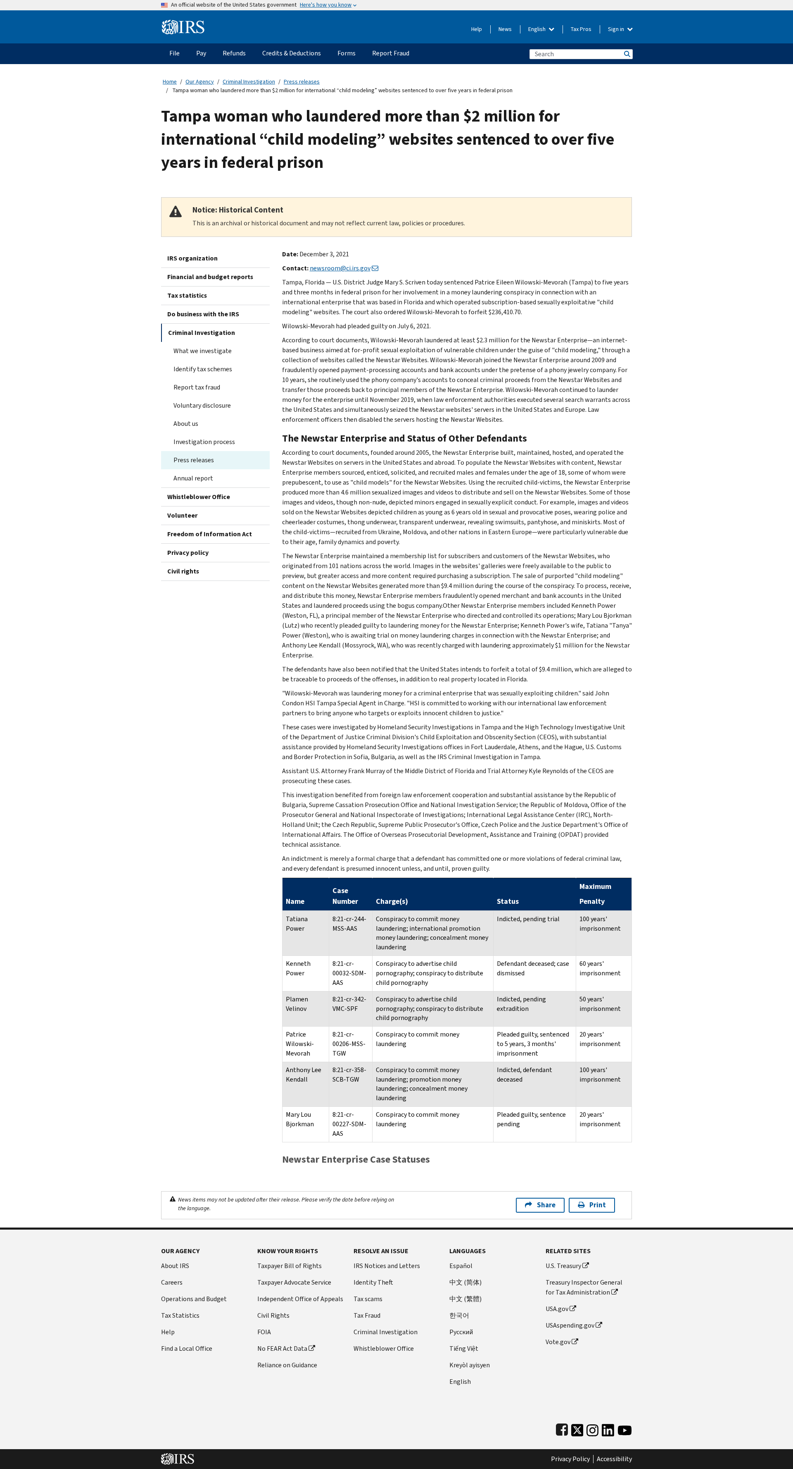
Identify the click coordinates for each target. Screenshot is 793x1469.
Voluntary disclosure (202, 405)
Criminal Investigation (249, 82)
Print (597, 1205)
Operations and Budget (194, 1299)
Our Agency (199, 82)
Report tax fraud (196, 387)
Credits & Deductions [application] (291, 53)
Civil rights (183, 571)
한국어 (459, 1315)
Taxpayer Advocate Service (294, 1282)
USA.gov (557, 1308)
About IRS (175, 1265)
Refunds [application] (234, 53)
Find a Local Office (186, 1348)
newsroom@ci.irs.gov (340, 268)
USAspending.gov (570, 1325)
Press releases (302, 82)
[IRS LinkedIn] (608, 1428)
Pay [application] (201, 53)
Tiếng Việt (463, 1348)
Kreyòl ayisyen (469, 1365)
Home (170, 82)
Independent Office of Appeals (300, 1299)
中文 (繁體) (465, 1299)
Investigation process (204, 441)
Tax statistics (187, 295)
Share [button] (546, 1205)
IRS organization (192, 258)
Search (626, 54)
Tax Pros (581, 29)
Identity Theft (373, 1282)
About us (185, 423)
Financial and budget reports (210, 276)
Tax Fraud (367, 1315)
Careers (172, 1282)
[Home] (183, 24)
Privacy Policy (570, 1459)
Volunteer (182, 515)
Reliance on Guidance (287, 1365)
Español (460, 1265)
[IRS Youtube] (624, 1428)
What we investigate (202, 350)
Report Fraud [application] (390, 53)
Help (476, 29)
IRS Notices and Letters (387, 1265)
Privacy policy (188, 552)
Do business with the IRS (203, 314)
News (505, 29)
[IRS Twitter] (577, 1428)
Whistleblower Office (198, 496)
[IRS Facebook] (562, 1428)
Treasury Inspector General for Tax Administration (584, 1287)
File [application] (174, 53)
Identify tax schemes (202, 369)
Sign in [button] (616, 29)
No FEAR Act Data (282, 1348)
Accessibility (614, 1459)
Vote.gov (558, 1342)
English (537, 29)
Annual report (193, 478)
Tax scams (368, 1299)
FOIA (264, 1332)
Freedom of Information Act (209, 534)
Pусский (461, 1332)
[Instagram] (592, 1428)
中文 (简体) (465, 1282)
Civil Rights (273, 1315)
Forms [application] (346, 53)
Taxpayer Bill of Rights (289, 1265)
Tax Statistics (180, 1315)
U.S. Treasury (563, 1265)
